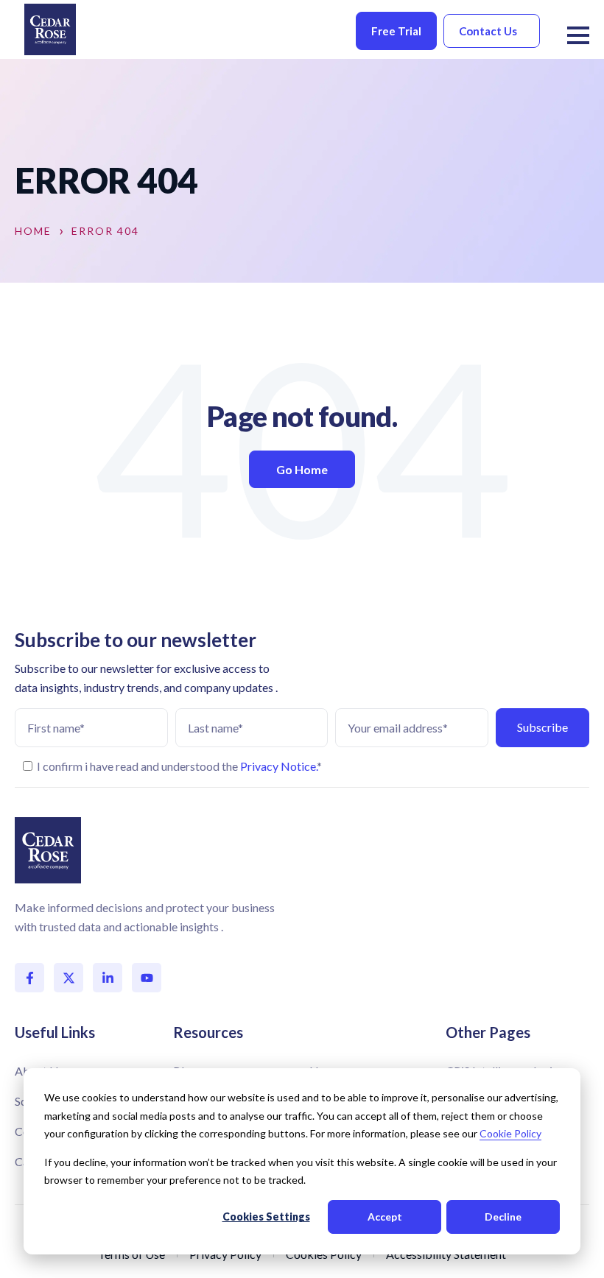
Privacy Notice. (278, 766)
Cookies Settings (266, 1216)
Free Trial (396, 31)
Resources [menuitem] (208, 1032)
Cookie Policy (510, 1133)
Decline (503, 1216)
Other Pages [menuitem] (488, 1032)
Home (33, 231)
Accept (385, 1216)
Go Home (302, 469)
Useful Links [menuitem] (55, 1032)
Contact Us (488, 31)
